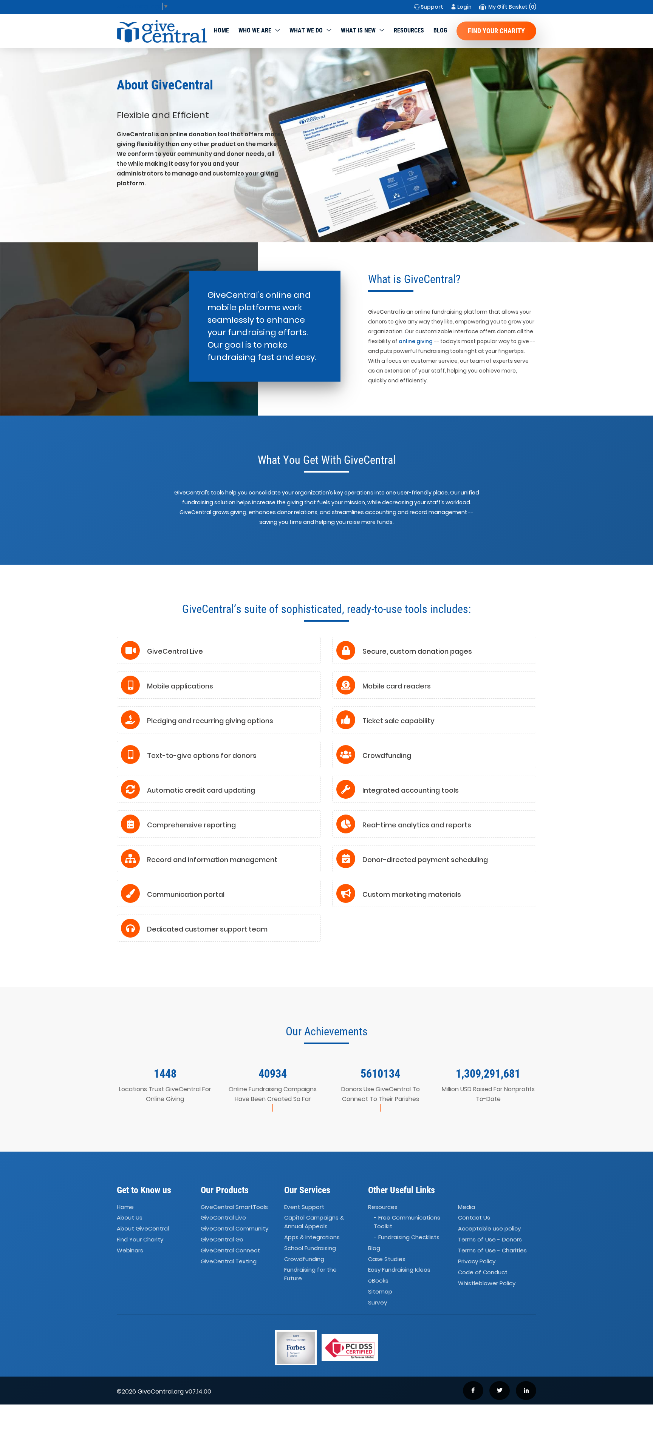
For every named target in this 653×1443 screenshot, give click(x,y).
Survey (377, 1302)
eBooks (378, 1281)
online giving (416, 341)
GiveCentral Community (234, 1229)
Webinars (130, 1250)
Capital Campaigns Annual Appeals (314, 1222)
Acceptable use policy (489, 1229)
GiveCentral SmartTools (234, 1207)
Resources (409, 30)
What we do (306, 30)
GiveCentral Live (223, 1218)
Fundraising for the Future (310, 1274)
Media (466, 1207)
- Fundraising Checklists (406, 1237)
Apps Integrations (312, 1237)
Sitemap (380, 1291)
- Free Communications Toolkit (407, 1222)
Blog (440, 30)
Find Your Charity (496, 31)
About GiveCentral (143, 1229)
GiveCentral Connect (230, 1250)
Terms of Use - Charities (492, 1250)
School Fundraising (310, 1248)
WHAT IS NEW (358, 30)
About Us (129, 1218)
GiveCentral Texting (229, 1261)
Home (221, 30)
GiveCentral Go (222, 1239)
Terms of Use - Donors (490, 1239)
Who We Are (254, 30)
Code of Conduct (483, 1272)
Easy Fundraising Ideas (399, 1270)
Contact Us (474, 1218)
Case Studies (386, 1259)
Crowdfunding (304, 1259)
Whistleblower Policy (486, 1283)
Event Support (304, 1207)
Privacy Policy (476, 1261)
